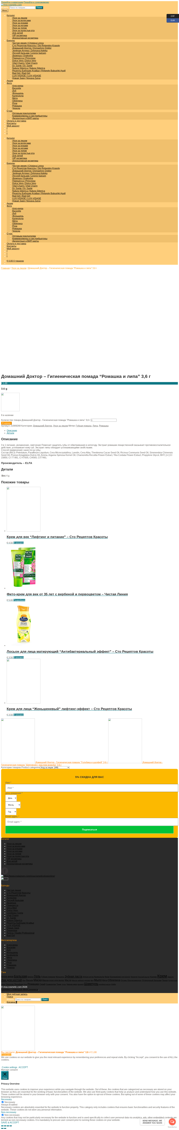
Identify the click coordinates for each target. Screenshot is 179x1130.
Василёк (16, 88)
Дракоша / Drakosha (22, 55)
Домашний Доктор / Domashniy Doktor (31, 48)
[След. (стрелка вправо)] (5, 1128)
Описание (12, 430)
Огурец (124, 980)
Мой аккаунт (13, 126)
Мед (92, 980)
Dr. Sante (11, 918)
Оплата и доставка (16, 121)
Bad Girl (11, 935)
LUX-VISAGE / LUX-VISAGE (26, 75)
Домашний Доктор (42, 426)
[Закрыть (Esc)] (2, 1125)
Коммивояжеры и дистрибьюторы (29, 116)
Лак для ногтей (11, 980)
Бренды (11, 40)
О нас (10, 111)
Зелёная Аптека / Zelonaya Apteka (29, 50)
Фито (9, 83)
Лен (23, 980)
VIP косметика (19, 35)
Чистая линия (14, 890)
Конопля (134, 977)
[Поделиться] (5, 1125)
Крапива (153, 977)
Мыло (98, 980)
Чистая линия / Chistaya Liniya (28, 43)
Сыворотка (51, 984)
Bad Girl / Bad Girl (21, 73)
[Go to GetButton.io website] (172, 1127)
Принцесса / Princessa (23, 58)
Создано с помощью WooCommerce (19, 989)
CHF (171, 15)
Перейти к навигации (12, 2)
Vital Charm (12, 915)
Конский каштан (143, 977)
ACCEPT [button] (23, 1067)
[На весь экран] (8, 1125)
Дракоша (11, 903)
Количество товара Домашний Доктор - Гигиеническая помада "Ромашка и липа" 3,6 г (45, 420)
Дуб (14, 91)
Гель (37, 976)
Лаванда (171, 977)
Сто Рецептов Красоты (18, 893)
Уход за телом (19, 28)
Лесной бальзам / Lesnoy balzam (29, 53)
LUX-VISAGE (13, 925)
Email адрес (12, 816)
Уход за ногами (20, 25)
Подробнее (19, 600)
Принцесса (12, 905)
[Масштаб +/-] (11, 1125)
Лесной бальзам (15, 900)
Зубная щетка (88, 977)
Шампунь (91, 984)
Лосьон (29, 980)
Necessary (9, 1102)
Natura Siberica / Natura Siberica (28, 68)
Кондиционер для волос (120, 977)
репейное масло (105, 984)
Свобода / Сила (15, 913)
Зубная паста (73, 976)
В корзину (6, 423)
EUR (171, 19)
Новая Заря (13, 928)
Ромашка (17, 106)
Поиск (39, 8)
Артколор (12, 898)
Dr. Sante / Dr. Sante (22, 65)
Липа (95, 426)
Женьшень (17, 93)
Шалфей (80, 984)
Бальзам (20, 976)
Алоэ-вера (17, 86)
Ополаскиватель (134, 980)
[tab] (92, 430)
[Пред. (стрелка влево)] (2, 1128)
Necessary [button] (6, 1099)
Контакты (11, 123)
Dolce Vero (12, 910)
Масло (68, 980)
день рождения (14, 793)
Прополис (10, 984)
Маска (38, 980)
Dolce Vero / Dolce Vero (24, 60)
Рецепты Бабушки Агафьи (20, 923)
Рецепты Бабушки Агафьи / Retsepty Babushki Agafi (39, 70)
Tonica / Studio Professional (20, 933)
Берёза (30, 977)
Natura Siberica (14, 920)
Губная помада (83, 426)
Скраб (42, 984)
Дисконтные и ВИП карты (25, 118)
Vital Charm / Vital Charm (24, 63)
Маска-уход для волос (53, 980)
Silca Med (12, 908)
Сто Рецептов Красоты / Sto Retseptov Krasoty (36, 45)
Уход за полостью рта (23, 30)
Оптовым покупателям (24, 113)
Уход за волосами (21, 20)
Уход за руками (20, 23)
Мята (15, 98)
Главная (5, 268)
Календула (17, 96)
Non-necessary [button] (8, 1112)
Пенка (165, 980)
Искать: (5, 7)
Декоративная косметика (25, 38)
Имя (8, 782)
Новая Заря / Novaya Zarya (26, 78)
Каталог (11, 15)
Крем (162, 976)
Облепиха (17, 101)
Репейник (18, 984)
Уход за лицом (19, 18)
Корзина (12, 1002)
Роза (14, 103)
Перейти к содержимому (36, 2)
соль (113, 984)
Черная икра (71, 984)
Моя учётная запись (17, 994)
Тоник (58, 984)
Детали (10, 433)
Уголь (64, 984)
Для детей (17, 33)
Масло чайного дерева (81, 980)
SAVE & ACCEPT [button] (10, 1122)
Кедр (107, 977)
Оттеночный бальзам (152, 980)
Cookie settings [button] (9, 1067)
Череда (16, 108)
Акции (10, 81)
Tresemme (12, 930)
